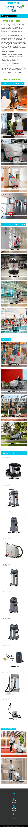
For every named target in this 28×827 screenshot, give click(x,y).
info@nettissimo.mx (14, 794)
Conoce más (14, 98)
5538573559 (14, 816)
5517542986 (14, 820)
